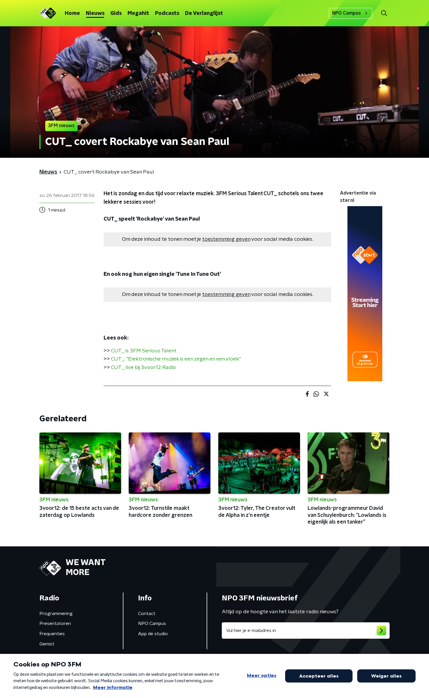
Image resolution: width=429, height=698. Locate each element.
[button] (384, 13)
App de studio (153, 633)
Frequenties (52, 633)
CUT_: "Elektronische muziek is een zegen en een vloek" (176, 359)
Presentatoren (55, 623)
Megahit (138, 13)
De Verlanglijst (204, 13)
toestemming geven (226, 239)
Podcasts (167, 13)
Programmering (56, 613)
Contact (146, 613)
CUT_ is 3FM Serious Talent (144, 351)
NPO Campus (346, 13)
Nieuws (95, 13)
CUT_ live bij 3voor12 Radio (143, 367)
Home (72, 13)
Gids (116, 13)
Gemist (46, 644)
